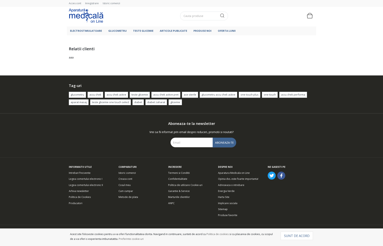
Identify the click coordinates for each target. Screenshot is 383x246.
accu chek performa (293, 94)
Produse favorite (227, 215)
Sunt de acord (297, 236)
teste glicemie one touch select (110, 102)
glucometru (77, 94)
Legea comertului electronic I (85, 179)
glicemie (175, 102)
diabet (138, 102)
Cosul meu (124, 185)
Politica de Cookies (80, 197)
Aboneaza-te (224, 142)
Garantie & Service (179, 191)
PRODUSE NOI (202, 31)
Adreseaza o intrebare (231, 185)
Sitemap (223, 209)
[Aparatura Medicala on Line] (86, 15)
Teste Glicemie (143, 31)
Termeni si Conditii (179, 173)
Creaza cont (125, 179)
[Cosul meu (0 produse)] (309, 16)
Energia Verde (226, 191)
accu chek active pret (166, 94)
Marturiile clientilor (179, 197)
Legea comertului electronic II (86, 185)
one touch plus (250, 94)
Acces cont (75, 3)
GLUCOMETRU (117, 31)
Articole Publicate (173, 31)
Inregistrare (92, 3)
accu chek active (116, 94)
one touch (270, 94)
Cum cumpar (125, 191)
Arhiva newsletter (79, 191)
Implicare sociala (227, 203)
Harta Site (223, 197)
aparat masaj (79, 102)
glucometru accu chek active (218, 94)
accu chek (95, 94)
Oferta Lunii (227, 31)
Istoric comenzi (111, 3)
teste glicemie (139, 94)
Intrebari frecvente (80, 173)
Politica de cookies (217, 234)
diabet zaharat (156, 102)
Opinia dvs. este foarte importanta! (238, 179)
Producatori (75, 203)
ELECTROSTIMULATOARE (86, 31)
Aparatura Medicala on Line (234, 173)
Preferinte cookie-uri (131, 239)
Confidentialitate (177, 179)
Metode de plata (128, 197)
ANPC (171, 203)
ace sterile (190, 94)
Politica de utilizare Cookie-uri (185, 185)
